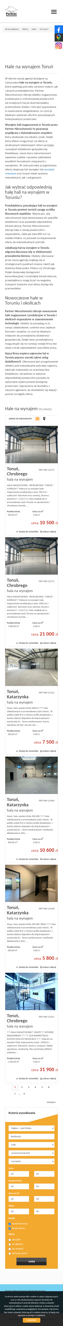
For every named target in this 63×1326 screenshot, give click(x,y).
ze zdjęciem (17, 1244)
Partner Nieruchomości (29, 1278)
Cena (11, 1168)
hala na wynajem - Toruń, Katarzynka (31, 702)
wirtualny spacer (20, 1253)
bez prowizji (17, 1249)
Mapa (44, 418)
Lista (37, 418)
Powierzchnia (15, 1181)
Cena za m (14, 1193)
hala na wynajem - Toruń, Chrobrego (31, 480)
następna (51, 1102)
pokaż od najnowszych (20, 418)
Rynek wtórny (18, 1228)
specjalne (16, 1239)
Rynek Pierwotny (20, 1224)
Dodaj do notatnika (28, 532)
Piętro (11, 1206)
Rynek (12, 1218)
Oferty (12, 1234)
